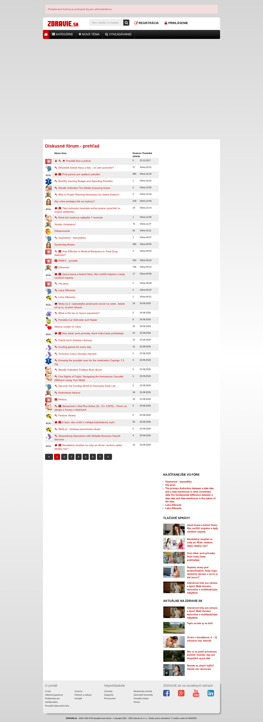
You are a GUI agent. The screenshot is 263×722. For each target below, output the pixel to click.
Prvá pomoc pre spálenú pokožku (81, 174)
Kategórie (64, 34)
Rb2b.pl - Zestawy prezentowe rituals (79, 429)
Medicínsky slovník (143, 691)
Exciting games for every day (74, 346)
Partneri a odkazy (83, 695)
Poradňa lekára (141, 698)
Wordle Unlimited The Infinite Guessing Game (84, 187)
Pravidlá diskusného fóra (57, 706)
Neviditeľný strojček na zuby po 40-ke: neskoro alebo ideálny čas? (200, 542)
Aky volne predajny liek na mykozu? (74, 201)
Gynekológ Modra (64, 244)
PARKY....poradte (68, 260)
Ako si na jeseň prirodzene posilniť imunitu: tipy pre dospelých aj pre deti (202, 655)
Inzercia (78, 691)
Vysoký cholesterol (64, 224)
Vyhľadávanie (120, 34)
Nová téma (90, 34)
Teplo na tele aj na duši (200, 623)
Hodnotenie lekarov (69, 392)
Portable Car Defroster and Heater (77, 319)
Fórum (137, 702)
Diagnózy (108, 695)
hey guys (63, 283)
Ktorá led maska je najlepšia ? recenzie (80, 217)
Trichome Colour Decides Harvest (77, 353)
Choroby (108, 691)
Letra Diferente (66, 290)
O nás (48, 691)
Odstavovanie (62, 230)
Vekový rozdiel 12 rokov (67, 326)
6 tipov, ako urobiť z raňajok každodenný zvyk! (88, 422)
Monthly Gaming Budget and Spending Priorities (85, 181)
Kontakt (78, 698)
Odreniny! (63, 267)
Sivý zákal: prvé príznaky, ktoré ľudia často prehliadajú (93, 333)
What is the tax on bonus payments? (79, 313)
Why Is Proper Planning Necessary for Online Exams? (88, 194)
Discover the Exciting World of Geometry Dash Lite (87, 385)
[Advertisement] (131, 64)
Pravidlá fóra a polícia (78, 160)
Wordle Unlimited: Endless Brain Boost (80, 369)
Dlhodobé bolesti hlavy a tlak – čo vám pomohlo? (86, 167)
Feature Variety (67, 415)
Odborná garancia (54, 695)
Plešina (62, 399)
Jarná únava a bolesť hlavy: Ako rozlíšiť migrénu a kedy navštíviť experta (202, 528)
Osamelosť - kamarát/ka (72, 237)
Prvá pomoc (110, 698)
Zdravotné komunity (143, 695)
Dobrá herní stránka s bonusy (75, 340)
